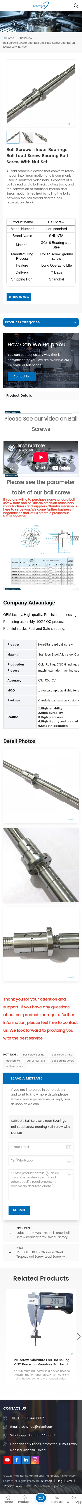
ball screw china (62, 1055)
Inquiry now (20, 297)
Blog (59, 1481)
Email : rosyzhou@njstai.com (31, 1426)
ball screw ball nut (34, 1055)
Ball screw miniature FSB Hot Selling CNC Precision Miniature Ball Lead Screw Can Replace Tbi (41, 1362)
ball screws (13, 1061)
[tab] (19, 396)
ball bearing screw (63, 1061)
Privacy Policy (13, 1486)
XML (69, 1481)
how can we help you (36, 344)
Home (10, 38)
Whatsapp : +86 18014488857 (32, 1435)
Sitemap (46, 1481)
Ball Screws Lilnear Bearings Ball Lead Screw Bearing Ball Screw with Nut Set (40, 1126)
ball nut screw (14, 1066)
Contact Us (22, 376)
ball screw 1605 (36, 1061)
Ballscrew (26, 38)
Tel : (27, 1418)
